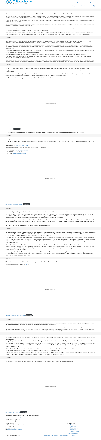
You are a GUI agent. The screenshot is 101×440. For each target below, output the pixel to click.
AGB (52, 435)
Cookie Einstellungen (72, 433)
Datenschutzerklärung (64, 435)
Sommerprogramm (9, 129)
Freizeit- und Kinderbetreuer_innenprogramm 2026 (15, 315)
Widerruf (56, 435)
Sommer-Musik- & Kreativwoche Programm (14, 204)
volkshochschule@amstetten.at (14, 429)
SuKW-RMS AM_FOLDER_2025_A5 (13, 412)
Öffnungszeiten (74, 428)
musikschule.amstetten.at (22, 145)
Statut (73, 435)
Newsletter (73, 429)
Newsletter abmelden (75, 431)
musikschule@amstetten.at (19, 153)
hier (27, 264)
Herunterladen (17, 129)
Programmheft (73, 425)
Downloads (73, 426)
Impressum (47, 435)
